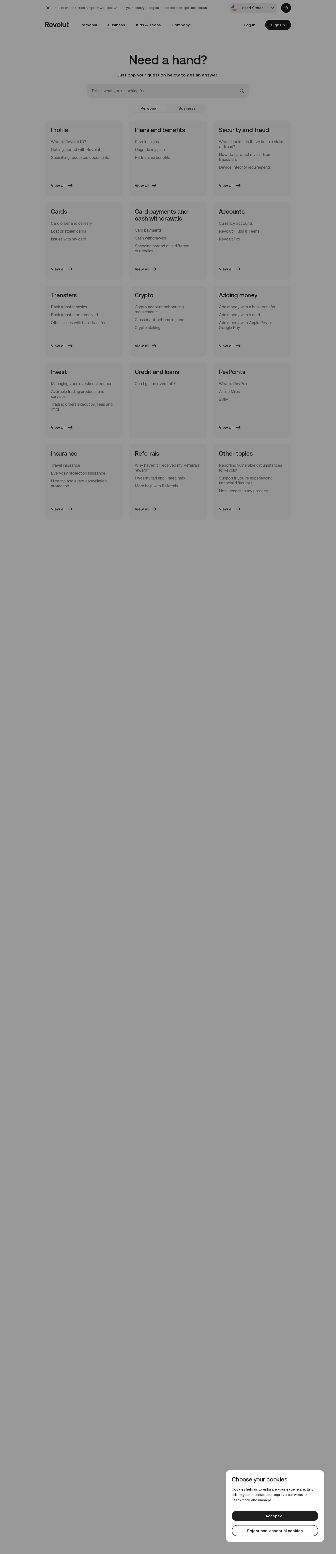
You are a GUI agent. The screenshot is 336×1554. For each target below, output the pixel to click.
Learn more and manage (251, 1500)
